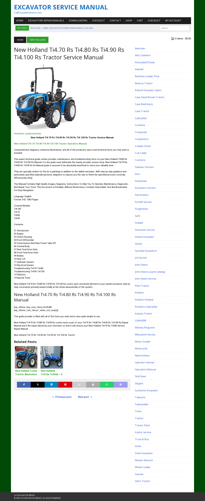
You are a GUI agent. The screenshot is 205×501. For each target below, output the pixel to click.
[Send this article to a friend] (79, 385)
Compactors (142, 139)
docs (137, 174)
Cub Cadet (140, 153)
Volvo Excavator (144, 453)
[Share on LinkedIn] (51, 385)
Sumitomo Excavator (146, 390)
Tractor (139, 418)
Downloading (78, 20)
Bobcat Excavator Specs (148, 90)
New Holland (142, 355)
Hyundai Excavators (146, 250)
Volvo (138, 446)
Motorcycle (141, 348)
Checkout (98, 20)
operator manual (144, 362)
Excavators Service (145, 188)
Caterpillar (141, 118)
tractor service (143, 432)
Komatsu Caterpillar (146, 306)
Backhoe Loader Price (147, 76)
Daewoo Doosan (144, 167)
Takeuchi (140, 397)
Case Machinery (144, 104)
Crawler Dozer (143, 146)
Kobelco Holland (144, 299)
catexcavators (33, 134)
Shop (129, 20)
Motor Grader (143, 341)
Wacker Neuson (144, 460)
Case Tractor (142, 111)
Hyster (138, 243)
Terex (138, 411)
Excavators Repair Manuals (46, 20)
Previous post (63, 397)
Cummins (140, 160)
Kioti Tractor (142, 285)
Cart (140, 20)
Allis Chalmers (143, 55)
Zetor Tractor (142, 481)
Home (19, 20)
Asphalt (139, 69)
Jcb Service (141, 257)
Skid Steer (140, 376)
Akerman (140, 48)
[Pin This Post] (65, 385)
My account (173, 20)
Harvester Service (145, 229)
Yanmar (139, 474)
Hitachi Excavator (144, 237)
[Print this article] (93, 385)
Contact (115, 20)
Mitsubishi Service (145, 334)
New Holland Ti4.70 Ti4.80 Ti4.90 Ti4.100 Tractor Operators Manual (50, 143)
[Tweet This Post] (38, 385)
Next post (83, 397)
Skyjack (139, 383)
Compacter (141, 132)
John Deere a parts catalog (150, 271)
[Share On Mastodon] (121, 385)
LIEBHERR (140, 320)
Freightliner (141, 208)
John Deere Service (145, 278)
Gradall (139, 222)
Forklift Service (143, 202)
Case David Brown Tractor (149, 97)
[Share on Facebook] (24, 385)
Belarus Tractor (144, 83)
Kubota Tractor (143, 313)
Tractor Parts (142, 425)
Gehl (137, 216)
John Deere (141, 264)
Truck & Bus (142, 439)
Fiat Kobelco (142, 195)
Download (140, 181)
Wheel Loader (143, 467)
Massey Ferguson (145, 327)
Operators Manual (145, 369)
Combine (140, 125)
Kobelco (139, 292)
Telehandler (142, 404)
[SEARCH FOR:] (175, 28)
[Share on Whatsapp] (107, 385)
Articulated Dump (145, 62)
